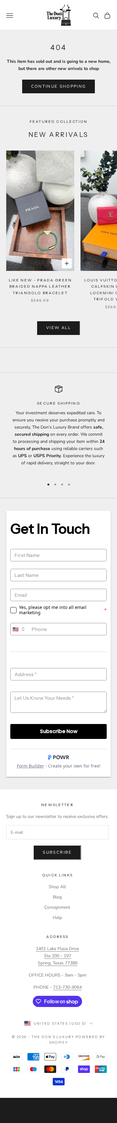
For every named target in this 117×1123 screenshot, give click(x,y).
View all (58, 328)
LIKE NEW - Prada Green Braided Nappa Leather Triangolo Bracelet (40, 286)
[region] (58, 429)
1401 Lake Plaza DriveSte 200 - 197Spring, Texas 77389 (57, 956)
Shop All (57, 887)
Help (57, 918)
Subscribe (57, 852)
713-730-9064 (67, 987)
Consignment (57, 907)
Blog (57, 897)
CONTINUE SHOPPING (58, 86)
